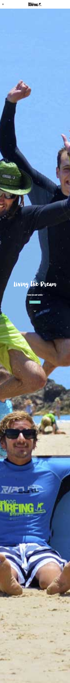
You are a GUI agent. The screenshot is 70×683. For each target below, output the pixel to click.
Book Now (35, 302)
